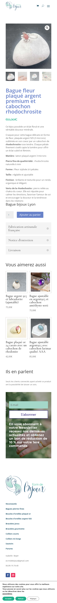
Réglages (33, 599)
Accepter (8, 599)
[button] (47, 27)
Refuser (21, 599)
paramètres (7, 594)
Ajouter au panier (30, 214)
